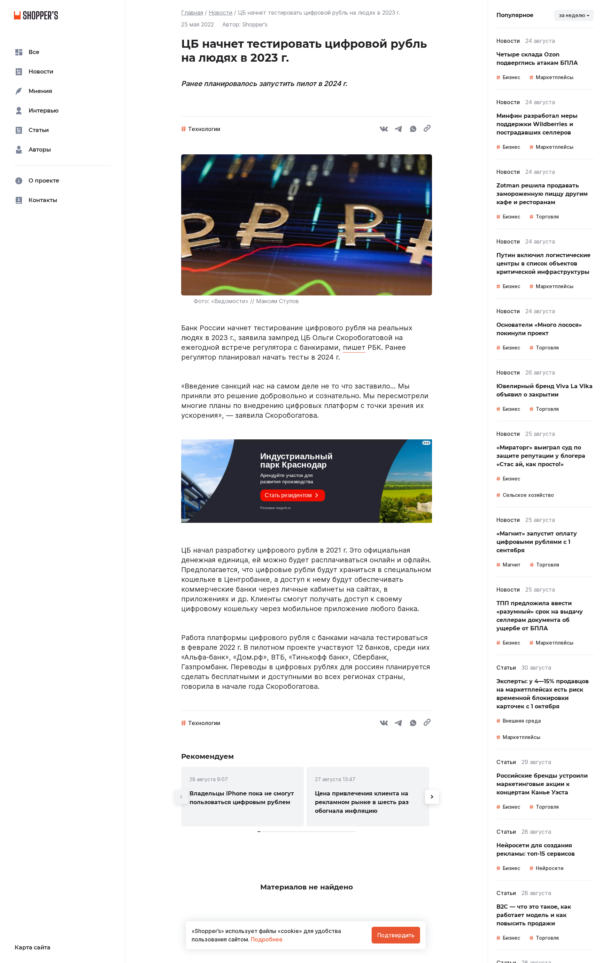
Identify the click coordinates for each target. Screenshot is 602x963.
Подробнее (266, 939)
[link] (242, 796)
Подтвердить (396, 935)
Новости (220, 12)
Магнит (511, 565)
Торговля (547, 216)
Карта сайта (33, 947)
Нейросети (550, 868)
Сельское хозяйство (528, 495)
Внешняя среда (522, 721)
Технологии (204, 128)
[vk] (384, 130)
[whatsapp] (413, 130)
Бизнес (511, 77)
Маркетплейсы (554, 77)
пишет (354, 347)
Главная (192, 12)
